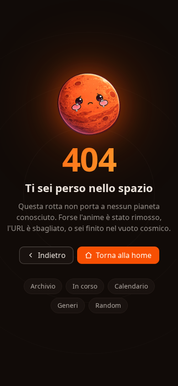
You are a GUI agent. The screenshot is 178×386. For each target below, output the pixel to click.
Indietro (52, 255)
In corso (85, 286)
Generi (68, 305)
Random (108, 305)
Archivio (43, 286)
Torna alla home (124, 255)
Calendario (131, 286)
